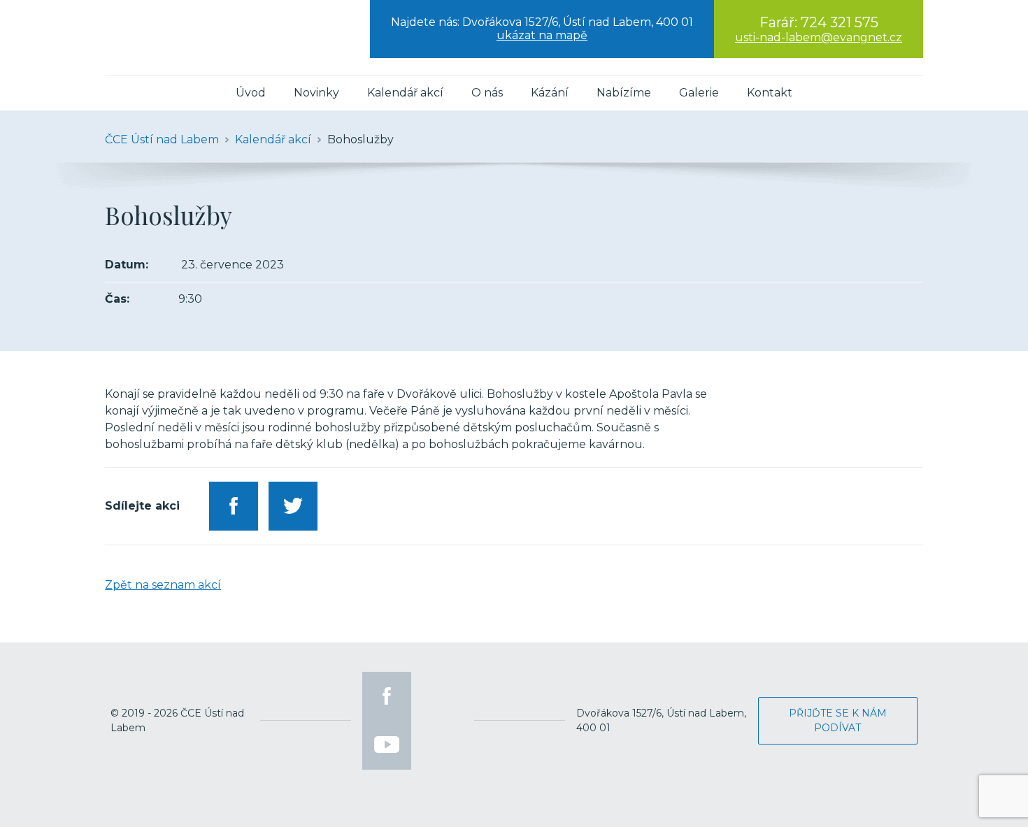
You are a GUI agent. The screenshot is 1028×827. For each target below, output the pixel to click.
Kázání (550, 92)
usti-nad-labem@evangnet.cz (818, 37)
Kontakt (769, 92)
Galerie (699, 92)
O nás (487, 92)
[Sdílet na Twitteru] (293, 506)
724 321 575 (839, 22)
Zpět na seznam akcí (163, 584)
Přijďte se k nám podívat (838, 720)
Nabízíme (624, 92)
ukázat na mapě (542, 35)
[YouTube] (386, 745)
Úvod (251, 92)
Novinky (316, 92)
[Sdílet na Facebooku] (233, 506)
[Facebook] (386, 696)
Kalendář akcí (405, 92)
